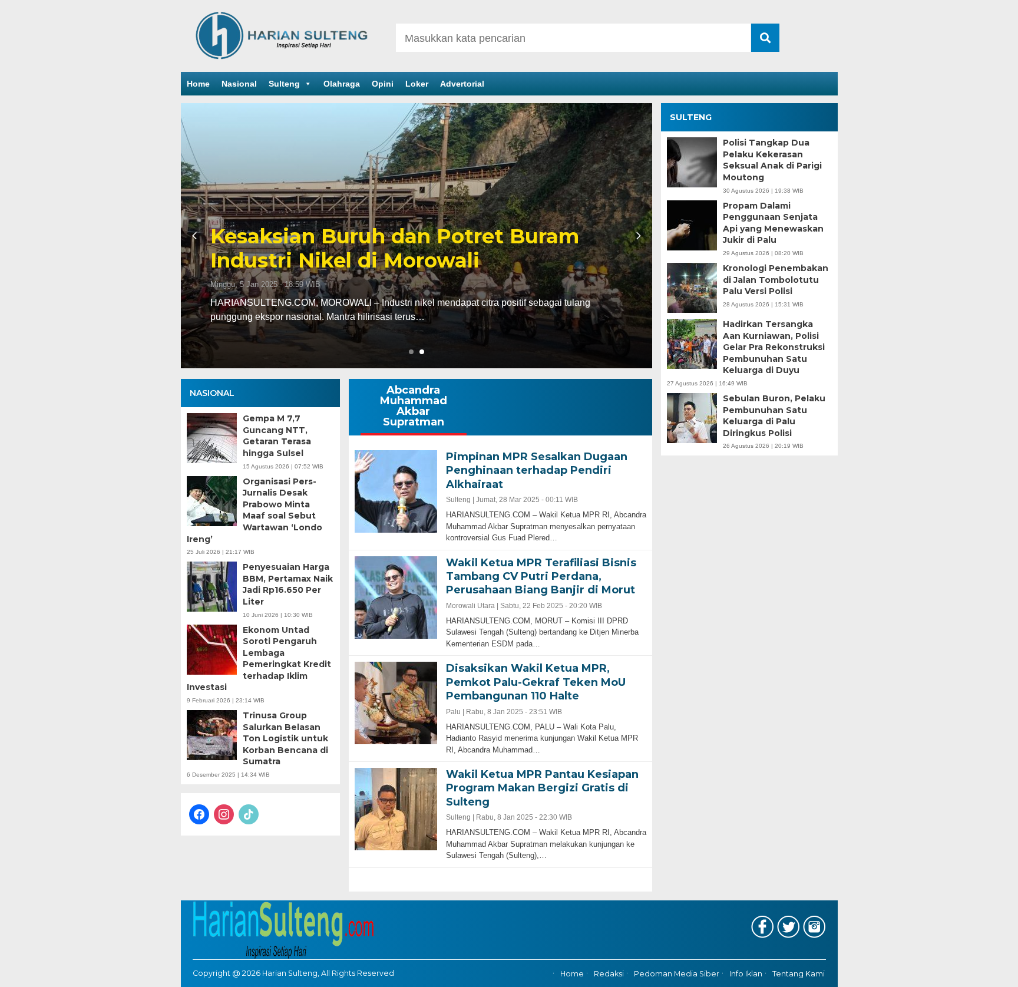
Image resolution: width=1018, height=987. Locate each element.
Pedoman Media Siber (676, 973)
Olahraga (341, 83)
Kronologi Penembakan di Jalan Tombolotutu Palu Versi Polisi (775, 279)
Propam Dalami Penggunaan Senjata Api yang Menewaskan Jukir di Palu (773, 223)
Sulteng (284, 83)
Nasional (239, 83)
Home (198, 83)
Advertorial (462, 83)
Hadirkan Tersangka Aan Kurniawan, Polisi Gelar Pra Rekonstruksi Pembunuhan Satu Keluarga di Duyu (774, 347)
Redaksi (609, 973)
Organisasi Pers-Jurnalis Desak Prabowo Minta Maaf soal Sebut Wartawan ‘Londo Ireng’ (254, 510)
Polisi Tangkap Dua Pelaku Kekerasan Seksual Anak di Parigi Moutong (772, 160)
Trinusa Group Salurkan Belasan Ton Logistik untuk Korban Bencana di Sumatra (285, 738)
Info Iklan (745, 973)
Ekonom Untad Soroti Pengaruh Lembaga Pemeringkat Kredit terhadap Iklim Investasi (259, 659)
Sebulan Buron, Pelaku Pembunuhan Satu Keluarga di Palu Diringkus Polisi (774, 415)
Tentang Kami (798, 973)
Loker (416, 83)
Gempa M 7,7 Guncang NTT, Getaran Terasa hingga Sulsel (277, 435)
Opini (383, 83)
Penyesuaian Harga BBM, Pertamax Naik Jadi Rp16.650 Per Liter (288, 584)
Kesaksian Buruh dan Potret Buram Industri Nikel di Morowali (394, 249)
